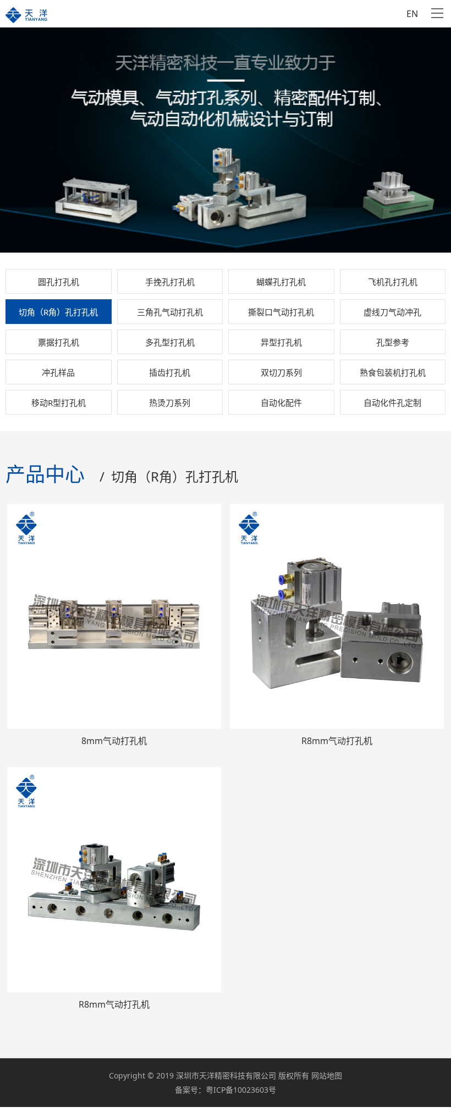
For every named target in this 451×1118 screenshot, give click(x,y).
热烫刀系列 (169, 402)
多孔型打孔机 (170, 342)
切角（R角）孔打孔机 (58, 311)
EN (412, 14)
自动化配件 (281, 402)
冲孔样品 (58, 372)
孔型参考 (392, 342)
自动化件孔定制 (392, 402)
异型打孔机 (281, 342)
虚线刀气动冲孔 (392, 311)
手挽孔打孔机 (170, 281)
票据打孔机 (58, 342)
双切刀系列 (281, 372)
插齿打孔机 (169, 372)
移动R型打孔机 (58, 402)
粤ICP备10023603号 (241, 1090)
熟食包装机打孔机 (393, 372)
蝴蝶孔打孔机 (281, 281)
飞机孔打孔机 (392, 281)
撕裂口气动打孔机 (281, 311)
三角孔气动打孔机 (170, 311)
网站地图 (326, 1075)
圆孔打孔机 (58, 281)
